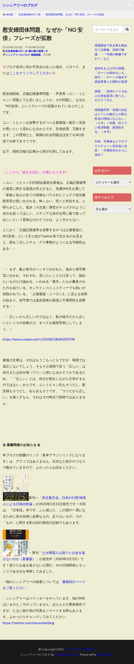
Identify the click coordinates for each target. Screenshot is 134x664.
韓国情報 (36, 54)
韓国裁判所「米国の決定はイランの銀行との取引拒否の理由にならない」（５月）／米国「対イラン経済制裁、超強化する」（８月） (111, 120)
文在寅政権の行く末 (29, 14)
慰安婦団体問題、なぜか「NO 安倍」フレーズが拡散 (75, 14)
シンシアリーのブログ (20, 5)
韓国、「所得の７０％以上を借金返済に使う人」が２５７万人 (111, 95)
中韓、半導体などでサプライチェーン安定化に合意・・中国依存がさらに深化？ (111, 148)
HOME (9, 14)
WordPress (105, 654)
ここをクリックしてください (30, 73)
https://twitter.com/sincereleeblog (28, 623)
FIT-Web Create (66, 654)
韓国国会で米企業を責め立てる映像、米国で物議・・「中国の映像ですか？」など (111, 52)
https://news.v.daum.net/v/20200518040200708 (39, 339)
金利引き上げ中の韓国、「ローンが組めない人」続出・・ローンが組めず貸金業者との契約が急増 (111, 74)
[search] (127, 29)
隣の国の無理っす (38, 50)
